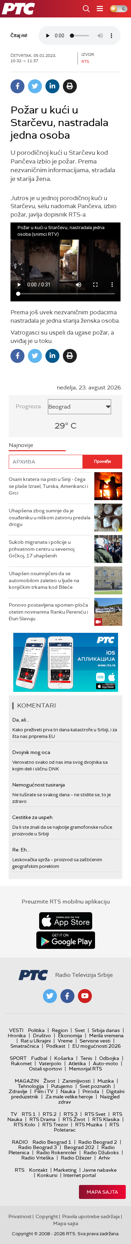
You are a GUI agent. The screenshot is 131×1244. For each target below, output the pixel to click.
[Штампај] (70, 86)
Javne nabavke (99, 1170)
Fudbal (39, 1058)
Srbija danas (106, 1030)
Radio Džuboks (101, 1152)
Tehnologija (31, 1086)
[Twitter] (35, 86)
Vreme (65, 1041)
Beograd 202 (79, 1147)
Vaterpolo (50, 1063)
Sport (18, 1058)
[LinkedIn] (52, 86)
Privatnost (19, 1216)
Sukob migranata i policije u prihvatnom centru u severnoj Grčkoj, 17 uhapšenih (41, 549)
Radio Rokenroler (56, 1152)
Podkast (55, 1046)
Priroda (90, 1091)
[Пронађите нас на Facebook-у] (67, 996)
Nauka (67, 1091)
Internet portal (79, 1175)
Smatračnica (24, 1046)
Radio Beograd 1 (51, 1142)
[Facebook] (17, 86)
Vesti (16, 1030)
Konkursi (47, 1175)
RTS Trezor (55, 1124)
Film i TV (43, 1091)
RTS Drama (42, 1119)
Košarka (63, 1058)
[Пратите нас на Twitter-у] (50, 996)
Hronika (17, 1035)
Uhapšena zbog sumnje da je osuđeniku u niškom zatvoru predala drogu (49, 517)
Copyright (47, 1216)
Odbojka (109, 1058)
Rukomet (21, 1063)
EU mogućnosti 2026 (96, 1046)
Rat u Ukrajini (36, 1041)
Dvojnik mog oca (31, 752)
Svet (80, 1030)
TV (13, 1114)
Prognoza (28, 406)
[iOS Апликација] (65, 662)
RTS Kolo (24, 1124)
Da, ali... (20, 720)
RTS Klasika (105, 1119)
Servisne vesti (95, 1041)
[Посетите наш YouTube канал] (85, 996)
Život (49, 1081)
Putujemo (62, 1086)
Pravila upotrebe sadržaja (91, 1216)
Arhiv (104, 1158)
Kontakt (38, 1170)
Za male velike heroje (69, 1096)
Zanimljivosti (76, 1081)
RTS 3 (71, 1114)
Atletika (77, 1063)
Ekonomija (70, 1035)
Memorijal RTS (85, 1069)
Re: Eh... (21, 850)
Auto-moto (105, 1063)
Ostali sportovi (45, 1069)
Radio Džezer (76, 1158)
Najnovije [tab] (21, 445)
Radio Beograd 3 (37, 1147)
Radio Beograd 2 (97, 1142)
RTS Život (74, 1119)
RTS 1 (29, 1114)
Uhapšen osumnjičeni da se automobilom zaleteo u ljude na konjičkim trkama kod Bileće (44, 580)
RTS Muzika (88, 1124)
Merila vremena (106, 1035)
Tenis (86, 1058)
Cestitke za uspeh (32, 817)
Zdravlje (18, 1091)
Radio (20, 1142)
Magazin (27, 1081)
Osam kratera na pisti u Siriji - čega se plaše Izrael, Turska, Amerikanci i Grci (48, 486)
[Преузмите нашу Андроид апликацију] (65, 940)
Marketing (65, 1170)
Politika (36, 1030)
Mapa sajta (102, 1192)
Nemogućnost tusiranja (38, 785)
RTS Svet (95, 1114)
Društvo (42, 1035)
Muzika (105, 1081)
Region (60, 1030)
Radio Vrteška (37, 1158)
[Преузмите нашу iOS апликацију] (65, 921)
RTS (19, 1170)
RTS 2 (50, 1114)
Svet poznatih (95, 1086)
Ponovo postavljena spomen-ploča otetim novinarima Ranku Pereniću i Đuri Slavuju (48, 612)
